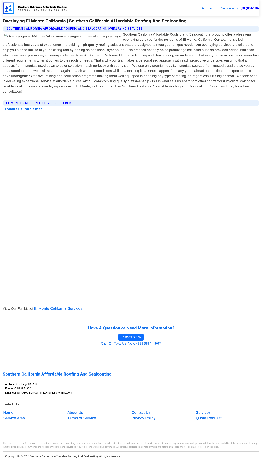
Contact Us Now (131, 337)
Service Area (14, 418)
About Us (75, 412)
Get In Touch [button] (209, 8)
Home (8, 412)
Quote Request (209, 418)
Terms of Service (81, 418)
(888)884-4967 (250, 8)
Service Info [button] (228, 8)
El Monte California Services (58, 308)
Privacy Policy (144, 418)
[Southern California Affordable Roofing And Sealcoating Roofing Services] (35, 8)
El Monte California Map (23, 109)
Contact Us (141, 412)
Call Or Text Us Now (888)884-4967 (131, 343)
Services (203, 412)
